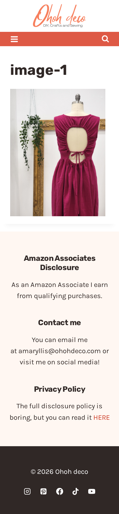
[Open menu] (14, 39)
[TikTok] (76, 491)
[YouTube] (92, 491)
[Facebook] (60, 491)
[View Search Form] (105, 39)
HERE (101, 417)
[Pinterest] (43, 491)
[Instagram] (27, 491)
